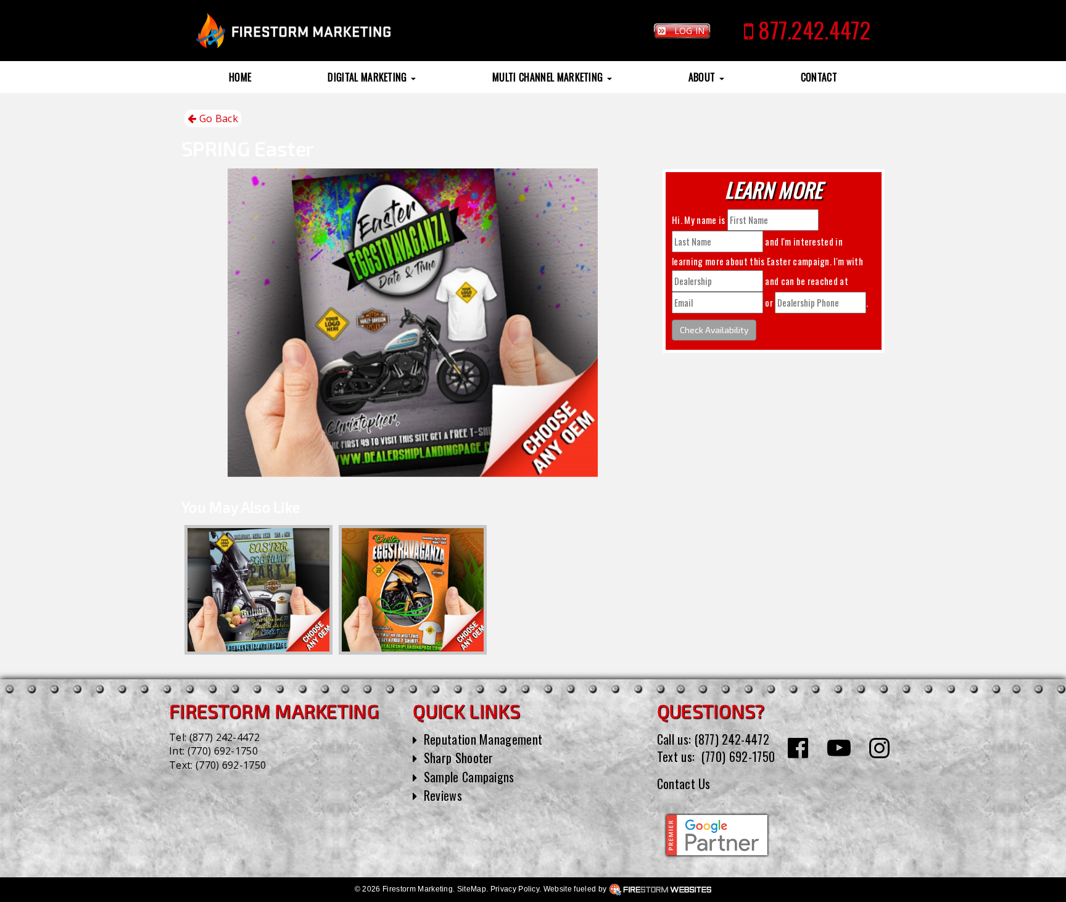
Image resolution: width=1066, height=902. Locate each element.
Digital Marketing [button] (369, 77)
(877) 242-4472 (224, 737)
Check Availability (714, 330)
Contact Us (684, 783)
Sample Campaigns (469, 777)
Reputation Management (483, 739)
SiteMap (471, 889)
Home (240, 77)
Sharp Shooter (459, 757)
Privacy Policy (514, 889)
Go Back (217, 118)
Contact (819, 77)
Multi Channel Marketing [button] (549, 77)
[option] (258, 590)
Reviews (443, 795)
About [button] (703, 77)
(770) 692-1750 (223, 751)
